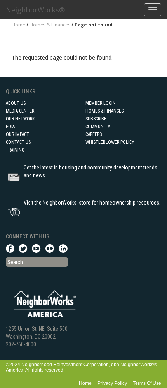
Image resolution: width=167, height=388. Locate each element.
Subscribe (95, 119)
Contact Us (18, 142)
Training (15, 150)
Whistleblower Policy (109, 142)
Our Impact (17, 134)
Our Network (20, 119)
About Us (16, 103)
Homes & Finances (50, 24)
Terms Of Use (147, 383)
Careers (93, 134)
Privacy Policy (112, 383)
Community (97, 126)
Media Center (20, 111)
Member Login (100, 103)
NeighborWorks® (35, 9)
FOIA (10, 126)
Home (18, 24)
